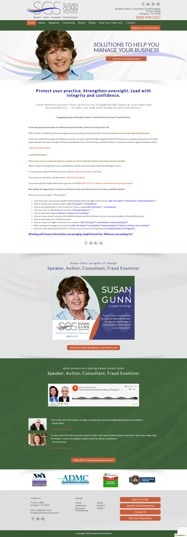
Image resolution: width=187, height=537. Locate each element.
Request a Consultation (145, 27)
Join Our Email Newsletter (126, 58)
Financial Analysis (146, 201)
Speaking (54, 22)
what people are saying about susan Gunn (93, 368)
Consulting (68, 22)
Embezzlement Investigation (121, 228)
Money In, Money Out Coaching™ (74, 213)
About (41, 22)
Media (92, 22)
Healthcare (80, 505)
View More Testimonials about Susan (93, 460)
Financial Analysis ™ (82, 210)
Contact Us (140, 511)
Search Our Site (140, 499)
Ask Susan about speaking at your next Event (93, 347)
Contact (131, 22)
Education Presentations (81, 509)
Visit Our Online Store (140, 518)
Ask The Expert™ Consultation (82, 204)
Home (31, 22)
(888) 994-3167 (148, 17)
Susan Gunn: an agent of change (93, 263)
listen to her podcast (75, 177)
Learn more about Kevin (62, 429)
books (77, 171)
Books (81, 22)
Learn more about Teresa (62, 447)
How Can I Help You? (111, 22)
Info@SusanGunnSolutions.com (45, 512)
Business (101, 505)
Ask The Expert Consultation (123, 201)
